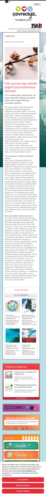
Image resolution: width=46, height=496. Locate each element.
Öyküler (21, 455)
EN (10, 2)
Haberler (10, 36)
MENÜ (37, 4)
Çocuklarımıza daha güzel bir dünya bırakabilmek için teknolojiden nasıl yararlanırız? (21, 422)
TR (7, 2)
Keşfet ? (21, 446)
